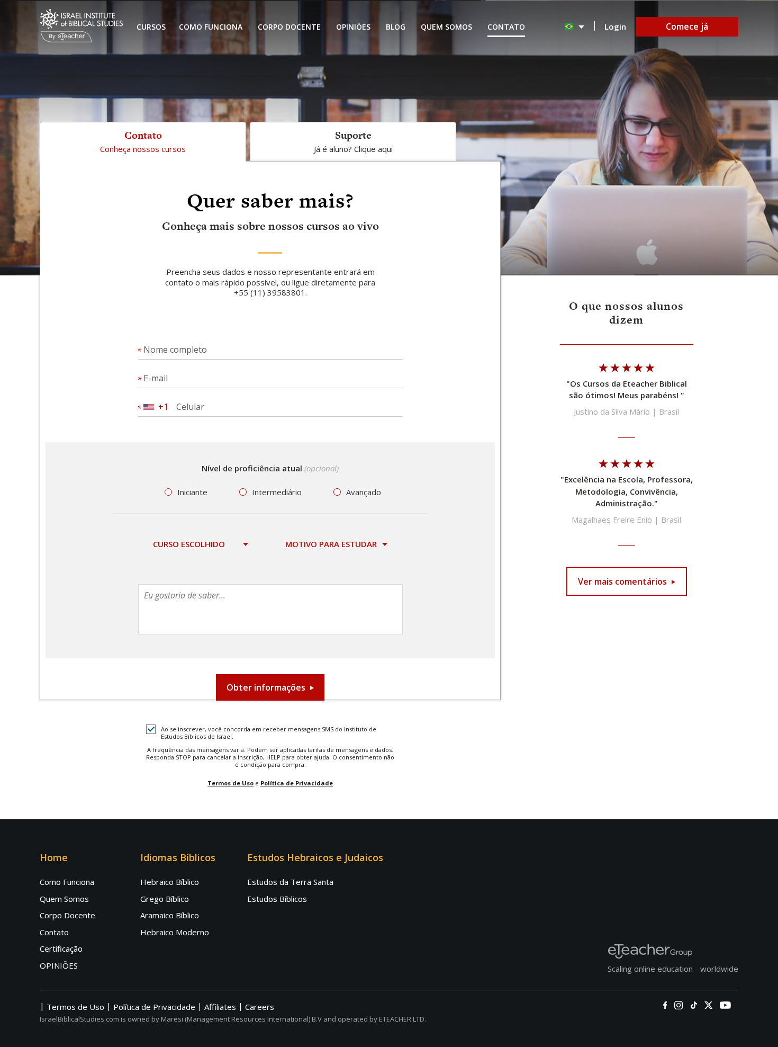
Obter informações (266, 687)
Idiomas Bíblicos (177, 857)
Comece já (687, 26)
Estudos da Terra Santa (290, 881)
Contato (506, 27)
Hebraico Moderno (174, 932)
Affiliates (220, 1007)
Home (54, 857)
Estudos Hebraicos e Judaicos (315, 857)
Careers (259, 1007)
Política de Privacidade (296, 783)
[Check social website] (665, 1005)
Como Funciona (210, 27)
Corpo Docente (67, 915)
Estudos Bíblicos (277, 898)
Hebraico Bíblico (169, 881)
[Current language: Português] (574, 26)
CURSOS (151, 27)
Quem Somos (446, 27)
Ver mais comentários (622, 581)
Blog (395, 27)
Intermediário (277, 492)
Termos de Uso (230, 783)
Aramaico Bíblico (169, 915)
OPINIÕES (59, 965)
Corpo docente (289, 27)
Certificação (61, 948)
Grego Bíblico (164, 898)
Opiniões (353, 27)
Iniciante (192, 492)
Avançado (363, 492)
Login (615, 27)
